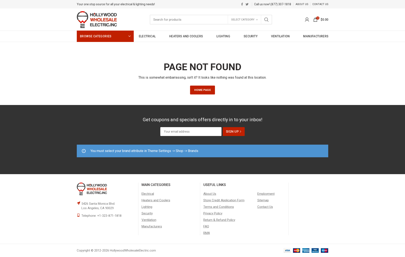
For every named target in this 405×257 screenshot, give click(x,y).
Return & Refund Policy (219, 220)
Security (147, 213)
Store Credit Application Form (223, 200)
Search (266, 19)
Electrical (148, 194)
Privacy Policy (212, 213)
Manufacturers (152, 226)
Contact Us (265, 207)
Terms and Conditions (218, 207)
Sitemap (263, 200)
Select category (242, 19)
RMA (206, 233)
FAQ (206, 226)
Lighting (147, 207)
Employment (266, 194)
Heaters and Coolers (156, 200)
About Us (209, 194)
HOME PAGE (202, 89)
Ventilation (149, 220)
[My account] (307, 19)
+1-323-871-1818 (109, 216)
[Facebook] (242, 4)
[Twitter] (247, 4)
